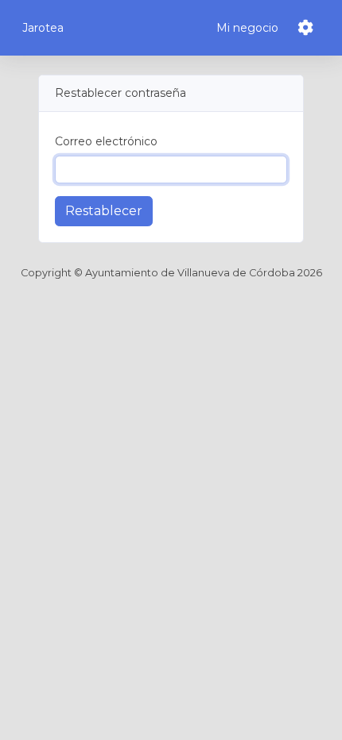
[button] (308, 28)
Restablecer (103, 210)
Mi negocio (247, 28)
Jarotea (43, 28)
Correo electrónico (106, 141)
